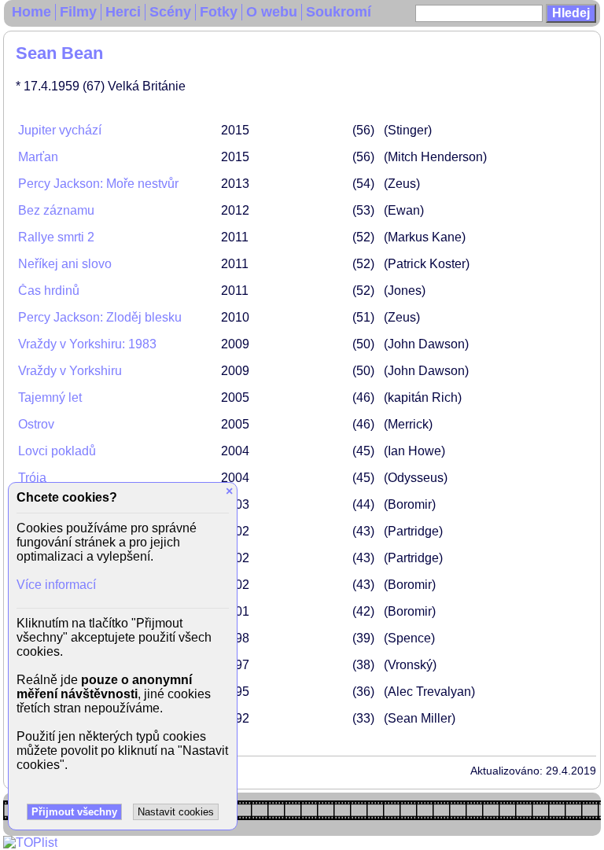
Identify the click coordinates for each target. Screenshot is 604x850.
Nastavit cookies (176, 812)
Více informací (56, 584)
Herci (123, 12)
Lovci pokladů (57, 451)
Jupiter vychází (59, 130)
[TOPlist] (30, 842)
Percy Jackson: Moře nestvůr (98, 183)
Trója (32, 477)
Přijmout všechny (74, 812)
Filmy (78, 12)
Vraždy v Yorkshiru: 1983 (87, 344)
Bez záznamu (56, 210)
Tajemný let (50, 397)
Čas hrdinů (48, 290)
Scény (170, 12)
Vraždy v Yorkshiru (70, 370)
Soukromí (338, 12)
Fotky (219, 12)
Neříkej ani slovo (65, 263)
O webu (271, 12)
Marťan (38, 157)
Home (31, 12)
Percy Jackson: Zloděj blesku (100, 317)
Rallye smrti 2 (56, 237)
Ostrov (36, 424)
